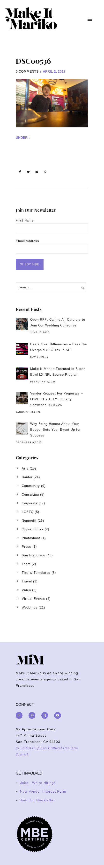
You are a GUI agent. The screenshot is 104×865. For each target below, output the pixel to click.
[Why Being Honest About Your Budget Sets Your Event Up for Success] (22, 428)
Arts (25, 468)
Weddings (29, 607)
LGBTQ (28, 512)
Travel (27, 581)
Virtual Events (33, 599)
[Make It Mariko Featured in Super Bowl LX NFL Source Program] (22, 373)
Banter (27, 477)
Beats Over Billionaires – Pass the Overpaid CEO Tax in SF (58, 347)
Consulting (30, 494)
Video (26, 590)
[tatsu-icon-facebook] (20, 715)
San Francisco (33, 555)
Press (26, 546)
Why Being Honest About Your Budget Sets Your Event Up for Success (55, 429)
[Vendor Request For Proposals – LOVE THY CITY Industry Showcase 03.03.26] (22, 398)
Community (31, 486)
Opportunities (33, 529)
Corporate (29, 503)
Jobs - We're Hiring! (37, 783)
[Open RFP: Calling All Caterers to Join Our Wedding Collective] (22, 324)
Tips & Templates (36, 572)
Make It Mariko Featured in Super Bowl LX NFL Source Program (57, 371)
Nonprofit (29, 520)
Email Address (27, 241)
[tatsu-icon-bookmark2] (46, 715)
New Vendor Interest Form (43, 791)
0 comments (27, 71)
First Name (25, 220)
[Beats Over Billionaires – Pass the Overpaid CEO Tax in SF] (22, 349)
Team (26, 564)
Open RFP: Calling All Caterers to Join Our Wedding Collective (57, 322)
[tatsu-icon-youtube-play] (57, 715)
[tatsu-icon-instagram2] (33, 715)
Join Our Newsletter (37, 800)
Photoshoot (31, 538)
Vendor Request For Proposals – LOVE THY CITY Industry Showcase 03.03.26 (56, 399)
